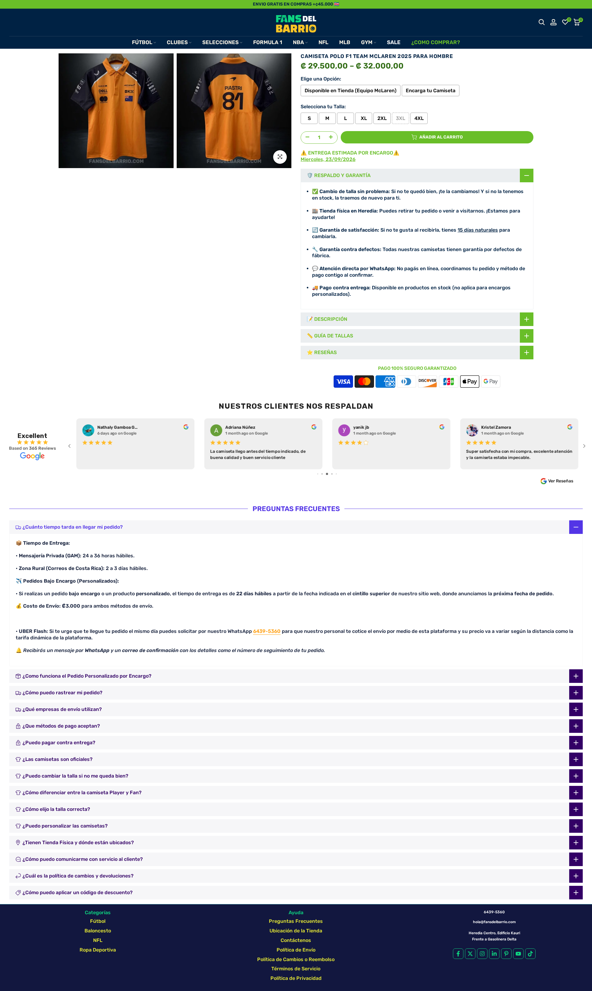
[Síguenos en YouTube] (518, 953)
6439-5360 (267, 631)
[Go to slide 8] (336, 473)
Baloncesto (97, 931)
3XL (400, 118)
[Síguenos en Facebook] (458, 953)
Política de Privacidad (296, 978)
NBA (298, 42)
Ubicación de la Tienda (295, 931)
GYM (366, 42)
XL (364, 118)
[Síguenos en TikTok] (530, 953)
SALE (394, 42)
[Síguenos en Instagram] (482, 953)
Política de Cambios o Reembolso (296, 959)
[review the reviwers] (185, 428)
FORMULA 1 (267, 42)
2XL (382, 118)
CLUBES (177, 42)
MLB (344, 42)
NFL (323, 42)
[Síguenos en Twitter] (470, 953)
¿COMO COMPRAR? (435, 42)
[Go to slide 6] (327, 474)
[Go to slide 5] (322, 474)
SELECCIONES (220, 42)
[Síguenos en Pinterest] (506, 953)
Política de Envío (296, 950)
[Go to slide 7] (332, 474)
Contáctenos (296, 940)
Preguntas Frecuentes (296, 921)
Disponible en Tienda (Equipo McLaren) (351, 90)
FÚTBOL (142, 42)
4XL (419, 118)
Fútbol (97, 921)
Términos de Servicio (295, 969)
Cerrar (11, 4)
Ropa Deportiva (98, 950)
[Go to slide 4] (317, 473)
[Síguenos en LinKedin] (494, 953)
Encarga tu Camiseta (430, 90)
